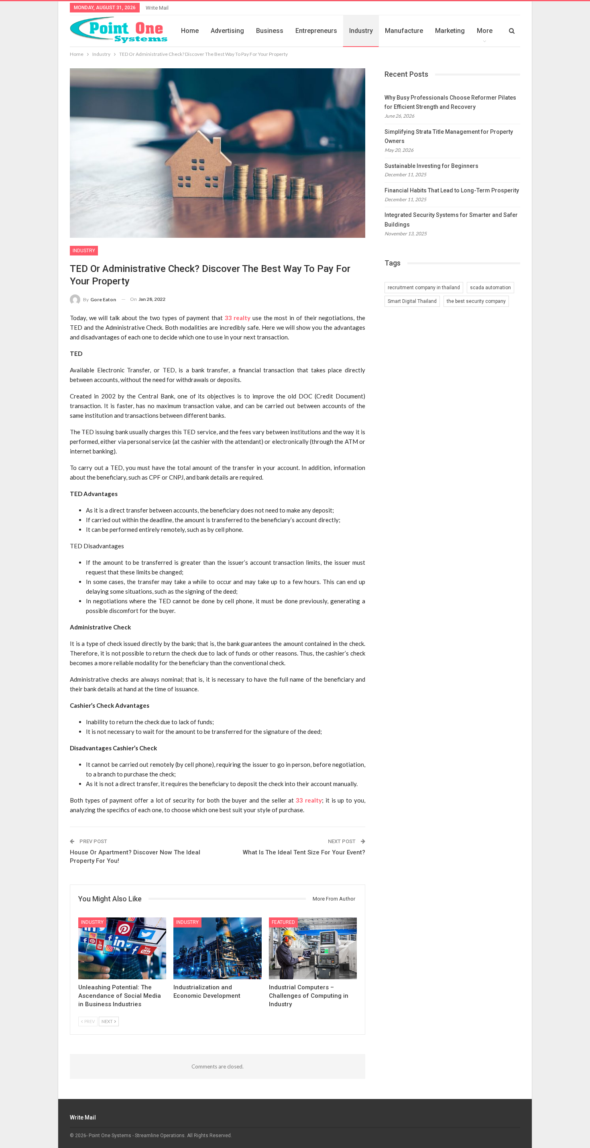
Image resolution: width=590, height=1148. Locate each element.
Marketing (450, 31)
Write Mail (157, 8)
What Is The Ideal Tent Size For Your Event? (304, 852)
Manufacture (404, 31)
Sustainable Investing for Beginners (431, 166)
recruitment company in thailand (424, 287)
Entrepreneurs (316, 31)
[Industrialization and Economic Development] (217, 948)
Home (190, 31)
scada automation (490, 287)
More (484, 31)
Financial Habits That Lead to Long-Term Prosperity (452, 190)
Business (269, 31)
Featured (283, 922)
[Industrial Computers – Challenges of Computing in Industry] (313, 948)
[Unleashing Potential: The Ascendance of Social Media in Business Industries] (122, 948)
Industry (361, 31)
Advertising (227, 31)
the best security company (476, 301)
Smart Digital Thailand (412, 301)
